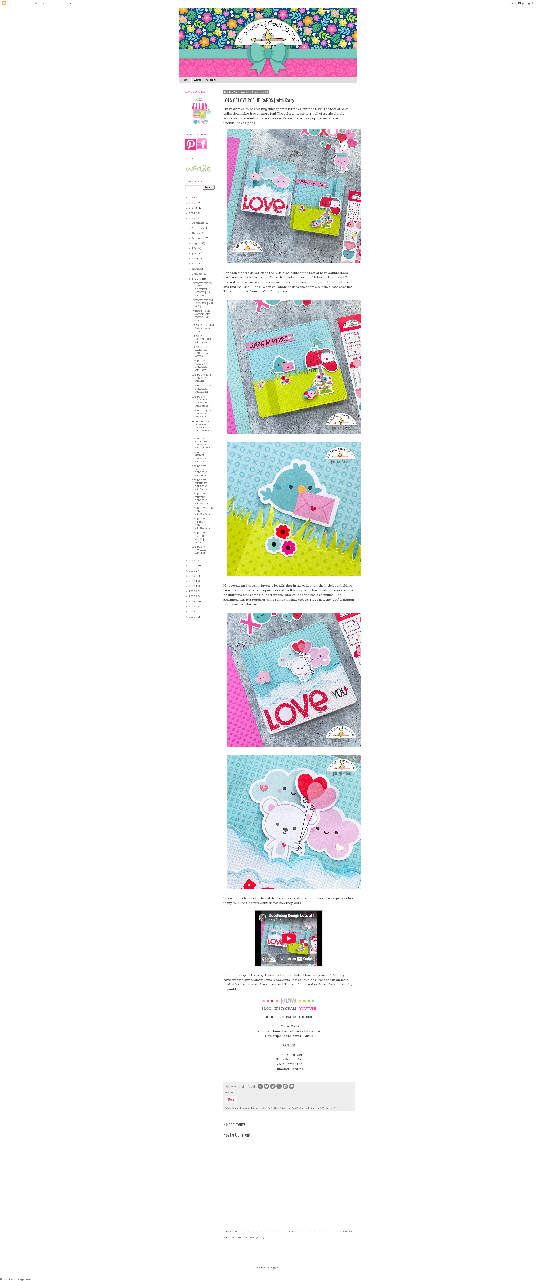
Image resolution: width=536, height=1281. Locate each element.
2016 (192, 591)
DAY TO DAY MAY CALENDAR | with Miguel (201, 388)
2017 (192, 586)
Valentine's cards (314, 1108)
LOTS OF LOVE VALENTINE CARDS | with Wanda (201, 351)
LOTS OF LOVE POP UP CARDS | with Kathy (203, 303)
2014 (192, 601)
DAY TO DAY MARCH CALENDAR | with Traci (201, 457)
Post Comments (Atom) (251, 1237)
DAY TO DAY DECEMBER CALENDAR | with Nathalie (201, 401)
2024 (192, 213)
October (197, 233)
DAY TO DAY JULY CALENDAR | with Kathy (201, 413)
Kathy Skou (273, 1108)
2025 (192, 208)
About (197, 79)
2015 (192, 596)
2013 (192, 606)
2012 (192, 611)
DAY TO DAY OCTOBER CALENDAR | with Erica (201, 471)
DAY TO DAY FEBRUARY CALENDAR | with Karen (201, 485)
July (194, 248)
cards (247, 1108)
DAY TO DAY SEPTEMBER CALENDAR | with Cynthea (201, 524)
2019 (192, 576)
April (195, 263)
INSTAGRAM (285, 1008)
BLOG (266, 1008)
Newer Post (230, 1231)
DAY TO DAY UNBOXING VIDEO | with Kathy (200, 538)
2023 (192, 218)
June (195, 253)
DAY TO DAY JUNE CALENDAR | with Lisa (201, 377)
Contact (211, 79)
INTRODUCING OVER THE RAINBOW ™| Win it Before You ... (202, 427)
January (196, 279)
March (196, 268)
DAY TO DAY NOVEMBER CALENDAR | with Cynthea (201, 443)
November (198, 228)
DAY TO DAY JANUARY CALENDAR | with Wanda (201, 499)
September (198, 238)
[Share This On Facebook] (260, 1088)
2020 (192, 570)
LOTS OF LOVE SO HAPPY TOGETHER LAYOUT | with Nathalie (202, 289)
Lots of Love (285, 1108)
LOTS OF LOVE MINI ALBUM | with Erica (203, 328)
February (197, 274)
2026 (192, 203)
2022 (192, 560)
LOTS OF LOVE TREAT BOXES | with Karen (202, 339)
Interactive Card (259, 1108)
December (198, 222)
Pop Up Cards (298, 1108)
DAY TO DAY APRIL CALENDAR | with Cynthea (202, 511)
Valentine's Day (330, 1108)
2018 (192, 581)
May (194, 258)
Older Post (347, 1231)
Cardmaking (238, 1108)
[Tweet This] (266, 1088)
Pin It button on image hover (16, 1279)
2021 (192, 565)
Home (185, 79)
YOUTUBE (307, 1008)
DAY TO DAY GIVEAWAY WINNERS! (199, 550)
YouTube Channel (245, 903)
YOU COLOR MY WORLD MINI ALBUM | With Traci (201, 316)
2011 (192, 616)
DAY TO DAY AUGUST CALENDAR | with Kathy (201, 365)
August (196, 243)
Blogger (274, 1267)
